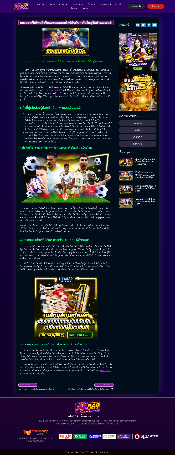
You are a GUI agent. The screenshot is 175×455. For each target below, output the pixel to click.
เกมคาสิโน (137, 123)
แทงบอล (52, 4)
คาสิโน (62, 4)
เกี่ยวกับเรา (91, 4)
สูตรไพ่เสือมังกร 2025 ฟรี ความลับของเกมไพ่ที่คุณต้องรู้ (145, 188)
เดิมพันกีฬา (45, 61)
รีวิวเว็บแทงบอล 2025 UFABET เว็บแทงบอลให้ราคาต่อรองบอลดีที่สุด (145, 175)
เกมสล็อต (76, 4)
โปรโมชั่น (118, 4)
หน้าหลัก (40, 4)
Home (28, 61)
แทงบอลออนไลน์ (53, 90)
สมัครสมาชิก (105, 4)
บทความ (85, 8)
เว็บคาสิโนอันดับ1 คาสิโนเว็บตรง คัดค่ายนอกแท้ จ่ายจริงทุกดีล (145, 161)
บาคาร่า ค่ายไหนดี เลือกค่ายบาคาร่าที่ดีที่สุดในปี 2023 (145, 201)
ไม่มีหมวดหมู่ (137, 143)
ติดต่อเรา (74, 8)
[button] (138, 25)
